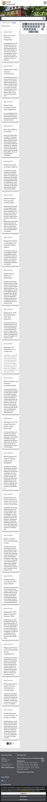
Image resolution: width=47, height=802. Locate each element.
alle (36, 31)
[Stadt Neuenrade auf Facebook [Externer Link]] (2, 781)
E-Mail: (2, 767)
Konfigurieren (23, 793)
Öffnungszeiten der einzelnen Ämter (25, 772)
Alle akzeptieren (23, 799)
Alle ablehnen (23, 796)
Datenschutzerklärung (26, 791)
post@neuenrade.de (10, 767)
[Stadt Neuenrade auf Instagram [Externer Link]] (5, 781)
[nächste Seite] (13, 744)
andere (31, 31)
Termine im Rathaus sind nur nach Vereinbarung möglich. (30, 758)
